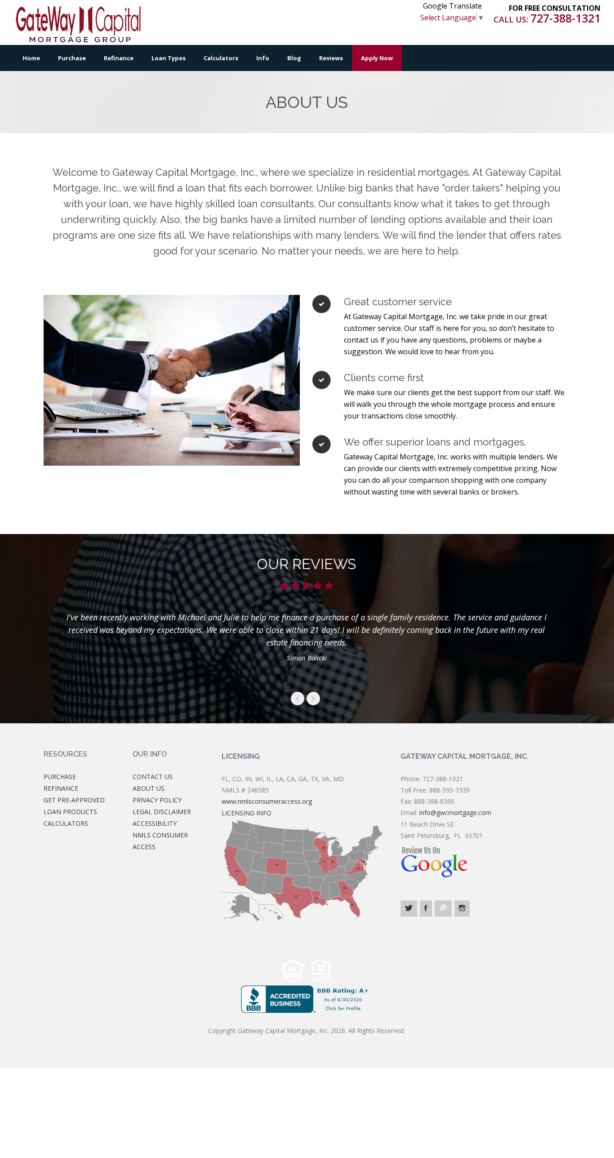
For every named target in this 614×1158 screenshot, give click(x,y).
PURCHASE (60, 776)
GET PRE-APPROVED (74, 800)
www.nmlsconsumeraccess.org (267, 801)
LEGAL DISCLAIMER (162, 811)
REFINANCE (61, 788)
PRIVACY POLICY (157, 800)
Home (31, 58)
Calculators (221, 58)
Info (262, 58)
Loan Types (168, 58)
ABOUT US (149, 788)
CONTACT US (153, 776)
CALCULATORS (66, 823)
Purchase (72, 58)
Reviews (331, 58)
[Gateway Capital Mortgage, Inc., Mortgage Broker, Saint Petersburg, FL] (307, 999)
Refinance (118, 58)
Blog (294, 58)
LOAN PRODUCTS (70, 811)
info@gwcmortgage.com (455, 812)
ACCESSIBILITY (155, 823)
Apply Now (377, 58)
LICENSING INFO (246, 813)
